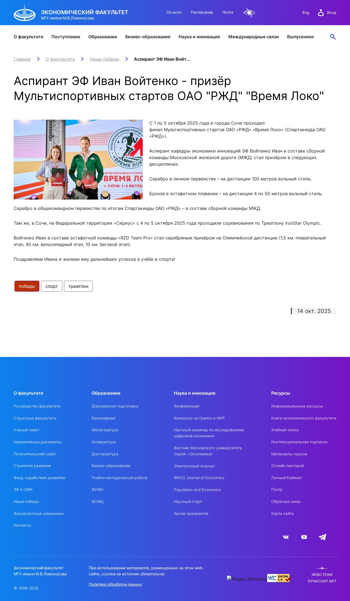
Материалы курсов (289, 454)
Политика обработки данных (115, 584)
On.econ (174, 12)
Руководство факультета (37, 406)
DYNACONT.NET (322, 581)
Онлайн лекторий (287, 465)
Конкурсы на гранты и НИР (199, 418)
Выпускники (300, 36)
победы (27, 286)
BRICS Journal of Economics (199, 477)
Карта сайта (282, 513)
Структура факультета (35, 418)
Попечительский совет (35, 454)
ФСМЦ (98, 501)
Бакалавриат (104, 418)
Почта (227, 12)
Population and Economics (197, 489)
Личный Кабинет (286, 477)
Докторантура (105, 454)
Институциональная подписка (299, 441)
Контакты (22, 525)
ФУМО (97, 489)
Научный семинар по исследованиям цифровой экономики (209, 432)
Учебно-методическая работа (119, 477)
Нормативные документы (38, 441)
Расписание (202, 12)
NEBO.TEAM (322, 575)
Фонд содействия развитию (39, 477)
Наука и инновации (199, 36)
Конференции (186, 406)
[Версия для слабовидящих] (249, 12)
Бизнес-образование (147, 36)
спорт (51, 286)
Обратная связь (286, 501)
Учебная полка (285, 429)
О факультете (28, 36)
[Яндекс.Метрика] (247, 579)
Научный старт (188, 501)
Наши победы (26, 501)
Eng (305, 12)
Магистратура (105, 429)
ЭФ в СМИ (23, 489)
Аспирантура (104, 441)
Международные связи (253, 36)
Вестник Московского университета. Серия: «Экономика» (208, 450)
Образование (102, 36)
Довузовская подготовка (115, 406)
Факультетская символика (38, 513)
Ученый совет (26, 429)
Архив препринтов (191, 513)
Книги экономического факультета (303, 418)
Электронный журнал (194, 466)
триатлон (78, 286)
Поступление (65, 36)
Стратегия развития (32, 465)
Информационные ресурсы (297, 406)
